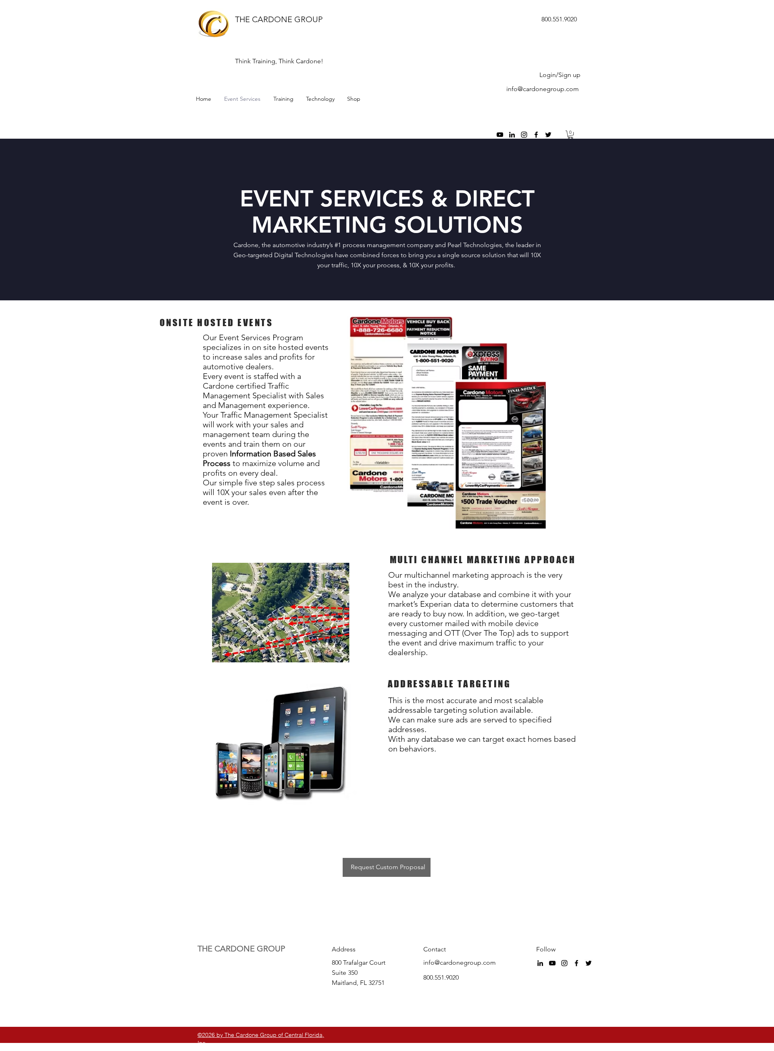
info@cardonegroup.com (542, 89)
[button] (570, 135)
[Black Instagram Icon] (524, 135)
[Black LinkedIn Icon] (512, 135)
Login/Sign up (559, 75)
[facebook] (536, 135)
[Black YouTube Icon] (500, 135)
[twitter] (548, 135)
